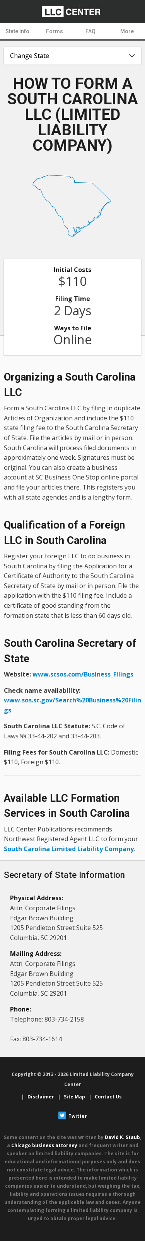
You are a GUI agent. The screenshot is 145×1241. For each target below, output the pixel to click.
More (127, 31)
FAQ (90, 31)
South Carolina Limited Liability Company (69, 849)
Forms (54, 31)
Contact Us (108, 1096)
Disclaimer (40, 1096)
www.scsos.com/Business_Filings (82, 674)
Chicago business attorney (44, 1145)
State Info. (18, 31)
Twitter (77, 1116)
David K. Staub (122, 1137)
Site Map (74, 1096)
